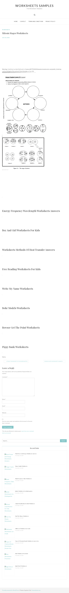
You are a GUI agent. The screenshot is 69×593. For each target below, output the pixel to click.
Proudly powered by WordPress (10, 590)
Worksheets (6, 29)
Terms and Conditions (35, 21)
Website (4, 412)
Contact (23, 21)
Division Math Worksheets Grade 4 (53, 361)
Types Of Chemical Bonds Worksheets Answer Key (27, 541)
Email (3, 406)
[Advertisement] (34, 52)
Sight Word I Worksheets (21, 566)
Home (16, 21)
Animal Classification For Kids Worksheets (25, 503)
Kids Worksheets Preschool (21, 553)
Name (4, 399)
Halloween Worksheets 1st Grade (22, 528)
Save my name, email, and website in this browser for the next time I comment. (17, 422)
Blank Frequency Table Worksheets (23, 478)
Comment (5, 377)
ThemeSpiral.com (35, 590)
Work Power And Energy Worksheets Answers (26, 453)
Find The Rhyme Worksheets (22, 516)
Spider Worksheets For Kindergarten (23, 491)
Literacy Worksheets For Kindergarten (16, 361)
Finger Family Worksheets (21, 466)
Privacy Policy (50, 21)
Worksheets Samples (34, 6)
